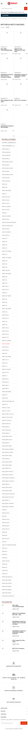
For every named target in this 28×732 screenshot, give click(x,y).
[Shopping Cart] (26, 3)
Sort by (2, 27)
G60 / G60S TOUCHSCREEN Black (6, 49)
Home (2, 18)
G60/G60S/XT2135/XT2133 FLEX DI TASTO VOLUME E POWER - (8, 76)
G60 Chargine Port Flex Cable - (7, 100)
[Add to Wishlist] (13, 53)
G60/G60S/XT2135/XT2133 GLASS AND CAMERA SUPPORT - (19, 632)
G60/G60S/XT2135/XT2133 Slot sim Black (8, 126)
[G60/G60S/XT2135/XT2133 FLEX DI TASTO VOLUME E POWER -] (7, 58)
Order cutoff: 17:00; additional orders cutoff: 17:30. (12, 12)
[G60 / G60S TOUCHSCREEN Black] (7, 33)
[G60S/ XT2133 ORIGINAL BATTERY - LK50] (20, 33)
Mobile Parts (7, 18)
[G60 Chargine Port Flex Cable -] (7, 84)
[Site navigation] (1, 4)
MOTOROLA (14, 18)
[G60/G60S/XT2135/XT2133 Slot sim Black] (7, 110)
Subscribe (24, 723)
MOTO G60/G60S (22, 18)
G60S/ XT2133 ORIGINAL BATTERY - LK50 (20, 50)
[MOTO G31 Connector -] (20, 84)
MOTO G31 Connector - (20, 100)
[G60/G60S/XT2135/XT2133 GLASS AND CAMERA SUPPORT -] (20, 58)
